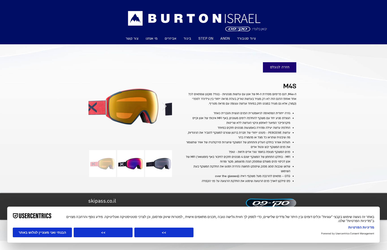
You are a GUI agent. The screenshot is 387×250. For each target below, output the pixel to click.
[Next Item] (164, 106)
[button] (206, 38)
